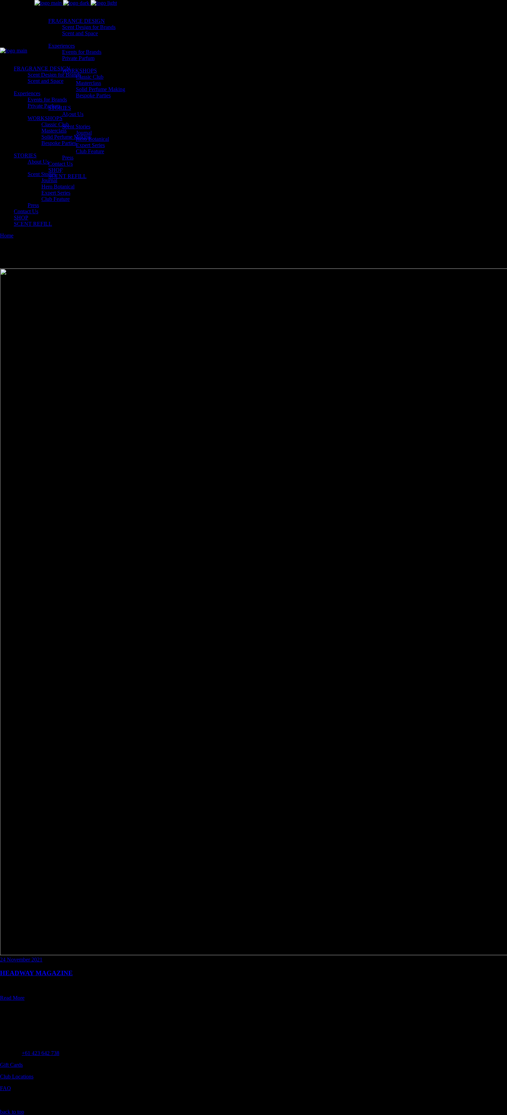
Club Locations (16, 1076)
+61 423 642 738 (40, 1053)
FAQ (5, 1088)
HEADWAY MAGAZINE (36, 973)
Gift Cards (11, 1065)
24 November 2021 (21, 959)
